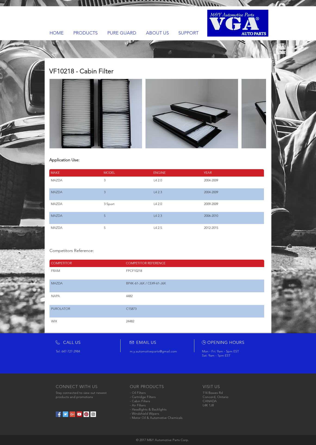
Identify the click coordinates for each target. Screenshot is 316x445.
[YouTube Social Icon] (79, 414)
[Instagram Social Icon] (93, 414)
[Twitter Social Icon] (65, 414)
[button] (96, 113)
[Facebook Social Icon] (58, 414)
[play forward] (260, 113)
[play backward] (55, 113)
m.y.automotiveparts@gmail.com (153, 351)
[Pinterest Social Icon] (86, 414)
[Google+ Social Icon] (72, 414)
